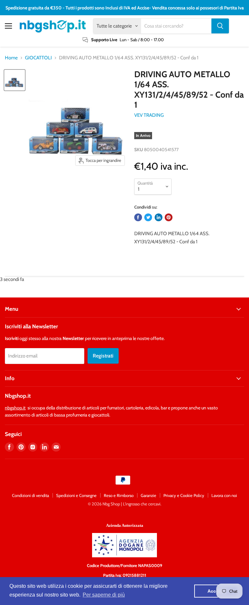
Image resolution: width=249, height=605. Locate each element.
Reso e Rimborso (119, 495)
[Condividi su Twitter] (148, 217)
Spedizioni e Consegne (76, 495)
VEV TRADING (149, 115)
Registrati (103, 356)
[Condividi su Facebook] (138, 217)
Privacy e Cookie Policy (183, 495)
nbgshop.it (15, 408)
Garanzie (148, 495)
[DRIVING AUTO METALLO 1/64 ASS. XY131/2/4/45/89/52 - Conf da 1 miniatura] (14, 80)
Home (11, 58)
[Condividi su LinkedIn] (158, 217)
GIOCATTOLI (38, 58)
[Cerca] (220, 25)
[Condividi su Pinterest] (168, 217)
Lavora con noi (224, 495)
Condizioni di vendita (30, 495)
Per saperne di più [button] (104, 595)
